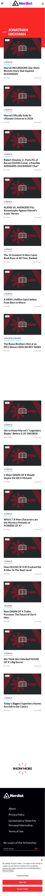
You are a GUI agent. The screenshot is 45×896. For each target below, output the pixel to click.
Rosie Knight (8, 437)
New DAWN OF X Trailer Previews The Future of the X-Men (20, 614)
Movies (8, 606)
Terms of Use (16, 831)
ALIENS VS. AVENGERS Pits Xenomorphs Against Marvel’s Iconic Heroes (20, 210)
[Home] (13, 798)
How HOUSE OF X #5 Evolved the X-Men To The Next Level (22, 568)
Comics (8, 62)
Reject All (22, 882)
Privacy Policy (16, 814)
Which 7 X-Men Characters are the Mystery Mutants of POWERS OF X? (21, 522)
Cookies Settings (22, 875)
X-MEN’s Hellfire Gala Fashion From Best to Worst (20, 301)
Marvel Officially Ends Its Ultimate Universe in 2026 (18, 117)
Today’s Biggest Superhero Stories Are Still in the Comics (22, 705)
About (12, 808)
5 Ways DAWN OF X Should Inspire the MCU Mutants (19, 477)
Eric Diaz (7, 78)
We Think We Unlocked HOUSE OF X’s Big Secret (21, 661)
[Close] (42, 860)
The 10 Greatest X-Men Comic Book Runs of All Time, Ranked (20, 257)
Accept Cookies (22, 889)
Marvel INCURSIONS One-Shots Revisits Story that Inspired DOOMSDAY (22, 71)
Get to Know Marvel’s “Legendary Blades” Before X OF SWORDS (22, 432)
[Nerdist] (22, 4)
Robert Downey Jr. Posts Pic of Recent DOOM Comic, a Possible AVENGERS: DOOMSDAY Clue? (22, 162)
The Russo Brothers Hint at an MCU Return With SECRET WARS (22, 346)
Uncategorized (12, 338)
